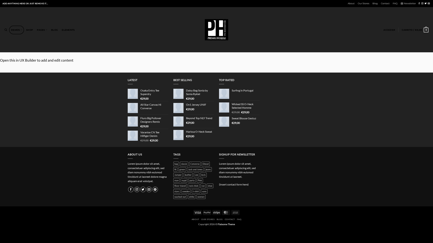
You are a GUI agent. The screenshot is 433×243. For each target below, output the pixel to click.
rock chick (193, 185)
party (192, 180)
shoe (210, 185)
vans (204, 191)
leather (188, 174)
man (176, 180)
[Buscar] (6, 30)
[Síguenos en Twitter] (426, 3)
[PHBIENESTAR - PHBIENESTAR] (216, 29)
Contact (385, 3)
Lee (196, 174)
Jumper (178, 174)
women (200, 196)
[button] (408, 3)
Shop (29, 30)
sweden (186, 191)
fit (175, 169)
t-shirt (196, 191)
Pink (200, 180)
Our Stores (363, 3)
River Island (180, 185)
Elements (68, 30)
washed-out (180, 196)
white (191, 196)
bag (176, 164)
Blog (375, 3)
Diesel (206, 164)
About (351, 3)
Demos (15, 30)
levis (203, 174)
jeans (208, 169)
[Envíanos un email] (429, 3)
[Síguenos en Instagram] (422, 3)
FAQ (395, 3)
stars (176, 191)
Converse (195, 164)
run (203, 185)
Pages (41, 30)
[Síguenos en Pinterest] (155, 189)
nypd (184, 180)
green (182, 169)
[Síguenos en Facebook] (419, 3)
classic (184, 164)
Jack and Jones (195, 169)
